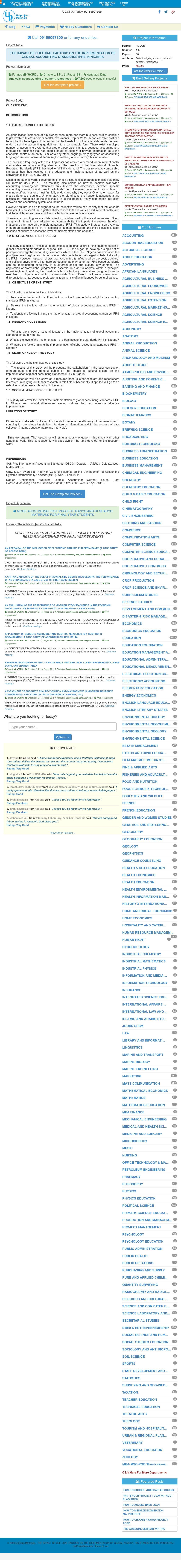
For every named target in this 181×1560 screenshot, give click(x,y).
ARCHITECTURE (134, 365)
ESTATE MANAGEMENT (140, 745)
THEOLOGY (131, 1421)
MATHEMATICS (133, 1097)
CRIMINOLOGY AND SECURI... (145, 573)
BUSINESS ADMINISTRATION (144, 451)
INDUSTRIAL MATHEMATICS (144, 961)
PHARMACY (131, 1176)
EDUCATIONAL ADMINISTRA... (145, 659)
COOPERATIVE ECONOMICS (144, 566)
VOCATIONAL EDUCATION (142, 1450)
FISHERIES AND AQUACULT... (144, 774)
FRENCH (129, 803)
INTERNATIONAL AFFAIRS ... (144, 1004)
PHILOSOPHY (132, 1184)
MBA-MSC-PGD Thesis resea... (145, 1464)
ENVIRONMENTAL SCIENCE (143, 738)
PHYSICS (129, 1191)
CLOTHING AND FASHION (142, 523)
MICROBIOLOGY (134, 1141)
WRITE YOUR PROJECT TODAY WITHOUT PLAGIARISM (148, 1497)
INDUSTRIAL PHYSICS (139, 968)
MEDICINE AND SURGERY (142, 1133)
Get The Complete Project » (62, 493)
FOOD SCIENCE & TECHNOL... (145, 788)
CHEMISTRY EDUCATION (141, 487)
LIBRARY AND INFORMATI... (143, 1040)
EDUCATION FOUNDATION (142, 645)
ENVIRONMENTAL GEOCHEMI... (146, 724)
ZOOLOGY (130, 1457)
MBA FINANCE (133, 1112)
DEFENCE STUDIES (137, 602)
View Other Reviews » (62, 832)
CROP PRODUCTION (138, 580)
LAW (125, 1033)
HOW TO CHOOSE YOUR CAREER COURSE (149, 1490)
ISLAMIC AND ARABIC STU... (144, 1018)
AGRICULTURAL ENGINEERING (146, 293)
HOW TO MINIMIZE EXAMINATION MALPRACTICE (143, 1512)
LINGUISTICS (132, 1047)
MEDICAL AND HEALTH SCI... (144, 1126)
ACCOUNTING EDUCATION (142, 242)
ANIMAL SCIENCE (136, 350)
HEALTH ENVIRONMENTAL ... (144, 889)
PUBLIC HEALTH (135, 1256)
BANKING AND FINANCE (141, 386)
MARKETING (132, 1076)
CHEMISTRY (131, 480)
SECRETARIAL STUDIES (140, 1320)
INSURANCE (131, 990)
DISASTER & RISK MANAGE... (145, 616)
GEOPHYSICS (132, 853)
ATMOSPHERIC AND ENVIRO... (145, 372)
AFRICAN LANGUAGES (139, 271)
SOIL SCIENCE (133, 1356)
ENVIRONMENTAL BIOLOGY (143, 717)
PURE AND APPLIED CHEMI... (144, 1277)
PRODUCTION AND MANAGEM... (147, 1220)
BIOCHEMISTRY (134, 393)
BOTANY (128, 422)
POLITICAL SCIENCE (138, 1205)
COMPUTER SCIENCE (139, 544)
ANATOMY (130, 336)
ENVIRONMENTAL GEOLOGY (144, 731)
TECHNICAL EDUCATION (141, 1406)
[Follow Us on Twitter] (166, 11)
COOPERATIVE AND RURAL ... (145, 559)
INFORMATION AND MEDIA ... (144, 975)
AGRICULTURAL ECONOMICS (145, 286)
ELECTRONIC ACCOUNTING (143, 681)
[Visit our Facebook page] (159, 11)
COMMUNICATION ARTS (140, 537)
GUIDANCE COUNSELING (141, 860)
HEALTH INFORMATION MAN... (145, 896)
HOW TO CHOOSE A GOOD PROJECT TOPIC (145, 1521)
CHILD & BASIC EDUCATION (143, 494)
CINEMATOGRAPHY (137, 508)
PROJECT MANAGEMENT (141, 1227)
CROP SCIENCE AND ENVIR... (145, 587)
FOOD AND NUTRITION (139, 781)
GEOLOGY (130, 846)
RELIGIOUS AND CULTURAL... (145, 1299)
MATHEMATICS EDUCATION (143, 1105)
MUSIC (127, 1148)
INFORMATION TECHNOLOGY (145, 982)
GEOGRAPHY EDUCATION (142, 839)
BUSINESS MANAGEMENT (142, 465)
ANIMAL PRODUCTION (139, 343)
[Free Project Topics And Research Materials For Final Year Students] (4, 4)
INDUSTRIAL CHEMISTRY (141, 954)
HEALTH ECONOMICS (138, 875)
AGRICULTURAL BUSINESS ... (145, 278)
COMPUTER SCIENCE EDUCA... (146, 551)
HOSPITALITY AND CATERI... (144, 925)
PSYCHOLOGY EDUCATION (143, 1241)
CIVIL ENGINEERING (138, 515)
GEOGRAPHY (132, 832)
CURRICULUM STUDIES (140, 594)
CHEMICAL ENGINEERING (142, 472)
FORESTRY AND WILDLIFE (142, 796)
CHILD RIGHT (132, 501)
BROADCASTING (135, 436)
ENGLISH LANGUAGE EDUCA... (146, 702)
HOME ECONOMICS (137, 918)
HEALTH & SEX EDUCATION (143, 868)
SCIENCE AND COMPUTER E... (145, 1306)
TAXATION (130, 1392)
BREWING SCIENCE (137, 429)
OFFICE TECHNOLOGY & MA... (145, 1162)
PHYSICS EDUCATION (139, 1198)
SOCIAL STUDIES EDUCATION (145, 1342)
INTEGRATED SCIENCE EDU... (145, 997)
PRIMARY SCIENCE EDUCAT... (145, 1212)
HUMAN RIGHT (133, 939)
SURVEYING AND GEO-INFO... (145, 1385)
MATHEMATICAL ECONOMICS (145, 1090)
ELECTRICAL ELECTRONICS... (145, 674)
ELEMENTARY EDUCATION (142, 688)
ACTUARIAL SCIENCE (139, 249)
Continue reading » (26, 569)
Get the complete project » (62, 84)
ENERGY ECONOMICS (139, 695)
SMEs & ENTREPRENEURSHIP (145, 1327)
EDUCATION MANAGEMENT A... (146, 652)
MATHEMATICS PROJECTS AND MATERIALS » (153, 215)
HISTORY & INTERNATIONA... (144, 903)
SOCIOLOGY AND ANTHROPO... (146, 1349)
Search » (64, 737)
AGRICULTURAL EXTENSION (144, 300)
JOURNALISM (132, 1026)
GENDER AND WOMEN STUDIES (147, 817)
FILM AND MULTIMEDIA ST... (143, 760)
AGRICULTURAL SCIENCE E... (145, 321)
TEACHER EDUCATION (139, 1399)
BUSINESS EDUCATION (140, 458)
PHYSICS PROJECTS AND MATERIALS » (151, 97)
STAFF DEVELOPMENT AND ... (145, 1370)
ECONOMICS (132, 623)
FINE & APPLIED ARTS (139, 767)
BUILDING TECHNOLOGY (141, 444)
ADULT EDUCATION (137, 257)
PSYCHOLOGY (133, 1234)
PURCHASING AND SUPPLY (143, 1270)
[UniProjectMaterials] (31, 16)
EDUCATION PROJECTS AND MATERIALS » (152, 121)
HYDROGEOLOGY (136, 947)
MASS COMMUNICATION (141, 1083)
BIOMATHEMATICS (136, 415)
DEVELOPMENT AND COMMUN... (147, 609)
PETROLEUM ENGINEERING (143, 1169)
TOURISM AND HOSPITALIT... (144, 1428)
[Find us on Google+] (173, 11)
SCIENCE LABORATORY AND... (146, 1313)
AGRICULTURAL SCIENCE (142, 314)
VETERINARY (132, 1442)
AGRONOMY (131, 329)
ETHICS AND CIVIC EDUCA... (144, 753)
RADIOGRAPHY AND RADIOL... (146, 1291)
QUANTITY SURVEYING (140, 1284)
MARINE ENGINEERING (140, 1069)
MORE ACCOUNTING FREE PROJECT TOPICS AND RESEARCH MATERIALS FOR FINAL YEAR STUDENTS (64, 513)
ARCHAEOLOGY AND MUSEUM (146, 357)
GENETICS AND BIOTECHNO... (145, 824)
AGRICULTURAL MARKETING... (146, 307)
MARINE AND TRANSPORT (142, 1054)
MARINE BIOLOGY (136, 1062)
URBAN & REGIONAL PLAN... (144, 1435)
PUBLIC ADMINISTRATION (142, 1248)
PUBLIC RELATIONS (137, 1263)
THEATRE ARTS (134, 1414)
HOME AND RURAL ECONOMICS (147, 911)
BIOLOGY (129, 400)
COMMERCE (131, 530)
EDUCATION (131, 638)
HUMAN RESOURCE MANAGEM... (147, 932)
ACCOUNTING (133, 235)
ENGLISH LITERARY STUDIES (145, 709)
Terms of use (101, 1546)
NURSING (129, 1155)
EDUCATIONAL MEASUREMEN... (147, 666)
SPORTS (128, 1363)
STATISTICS (131, 1378)
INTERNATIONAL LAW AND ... (144, 1011)
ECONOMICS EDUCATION (141, 630)
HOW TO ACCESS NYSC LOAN (141, 1505)
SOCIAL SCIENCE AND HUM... (145, 1334)
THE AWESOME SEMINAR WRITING (144, 1529)
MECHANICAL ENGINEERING (144, 1119)
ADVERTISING (133, 264)
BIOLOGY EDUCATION (139, 408)
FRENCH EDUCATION (138, 810)
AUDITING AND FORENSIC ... (144, 379)
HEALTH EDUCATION (138, 882)
